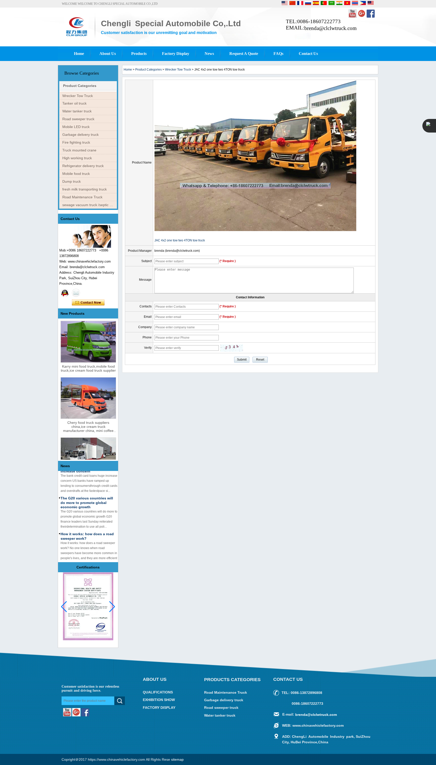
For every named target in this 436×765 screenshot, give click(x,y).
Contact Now (88, 302)
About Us (107, 53)
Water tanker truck (77, 111)
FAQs (278, 53)
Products (139, 53)
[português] (324, 4)
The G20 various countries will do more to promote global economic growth (87, 497)
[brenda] (65, 293)
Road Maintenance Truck (82, 197)
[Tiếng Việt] (347, 4)
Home (79, 53)
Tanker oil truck (74, 103)
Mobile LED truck (76, 127)
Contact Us (308, 53)
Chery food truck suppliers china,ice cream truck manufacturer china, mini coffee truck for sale (88, 427)
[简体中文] (292, 4)
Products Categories (232, 679)
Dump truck (71, 181)
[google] (362, 16)
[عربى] (332, 4)
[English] (285, 4)
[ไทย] (355, 4)
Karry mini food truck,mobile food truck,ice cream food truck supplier (88, 368)
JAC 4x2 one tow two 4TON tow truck (179, 240)
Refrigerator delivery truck (83, 166)
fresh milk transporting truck (84, 189)
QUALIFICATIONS (158, 692)
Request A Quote (243, 53)
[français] (300, 4)
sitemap (177, 759)
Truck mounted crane (79, 150)
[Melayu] (371, 4)
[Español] (316, 4)
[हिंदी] (339, 4)
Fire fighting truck (76, 142)
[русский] (308, 4)
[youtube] (353, 16)
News (209, 53)
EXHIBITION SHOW (159, 700)
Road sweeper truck (78, 119)
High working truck (77, 158)
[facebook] (371, 16)
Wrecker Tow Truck (77, 96)
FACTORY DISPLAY (159, 708)
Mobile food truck (76, 174)
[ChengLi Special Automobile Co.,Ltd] (76, 37)
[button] (112, 606)
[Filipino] (363, 4)
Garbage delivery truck (80, 135)
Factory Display (175, 53)
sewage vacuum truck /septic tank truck (89, 205)
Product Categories (79, 86)
